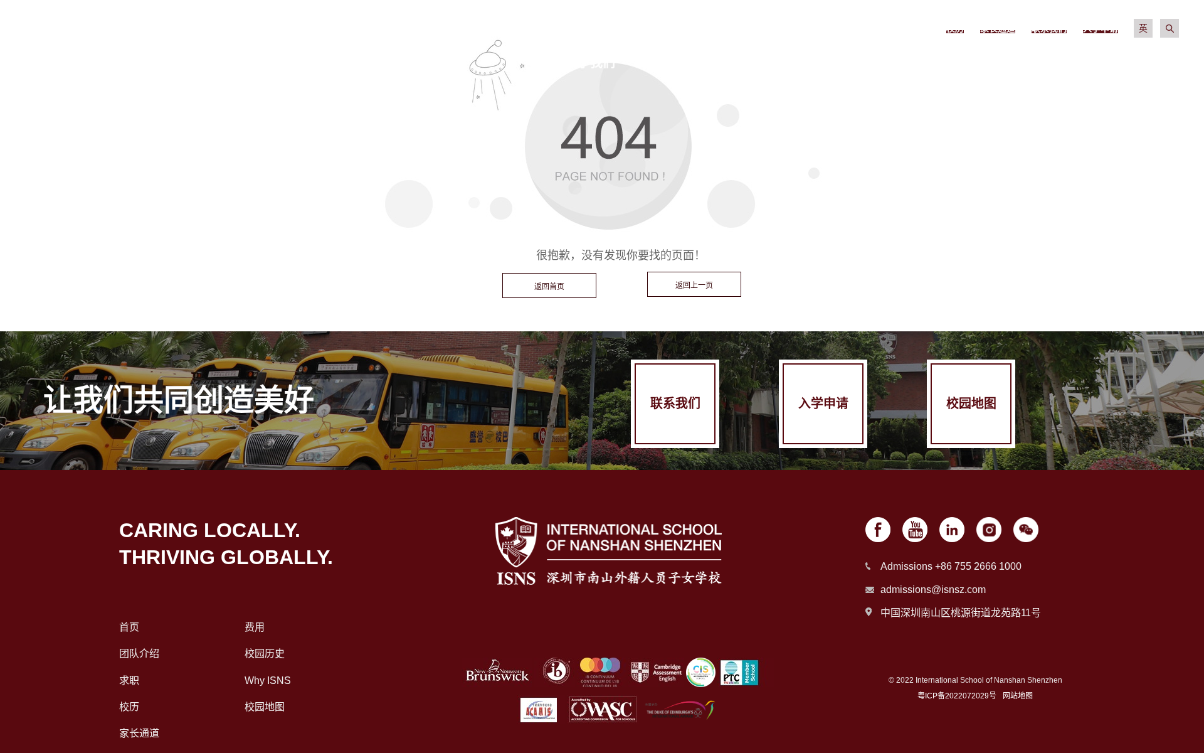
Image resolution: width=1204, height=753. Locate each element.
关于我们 (590, 63)
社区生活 (1026, 63)
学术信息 (808, 63)
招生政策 (699, 63)
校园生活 (917, 63)
